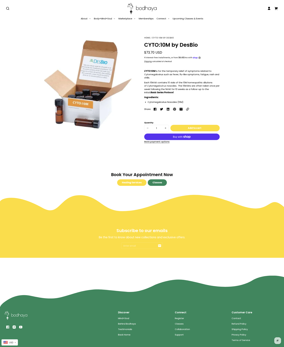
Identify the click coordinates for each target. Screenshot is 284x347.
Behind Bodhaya (127, 323)
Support (179, 334)
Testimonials (125, 329)
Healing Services (132, 182)
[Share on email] (181, 109)
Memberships (146, 18)
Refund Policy (239, 323)
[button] (7, 8)
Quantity (148, 122)
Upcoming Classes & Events (188, 18)
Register (179, 318)
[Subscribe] (159, 245)
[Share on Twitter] (161, 109)
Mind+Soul (123, 318)
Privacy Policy (239, 334)
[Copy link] (187, 109)
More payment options (157, 141)
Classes (157, 182)
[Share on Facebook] (155, 109)
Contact (236, 318)
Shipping (148, 61)
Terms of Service (241, 340)
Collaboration (182, 329)
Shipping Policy (240, 329)
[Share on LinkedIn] (168, 109)
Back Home (124, 334)
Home (147, 38)
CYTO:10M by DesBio (163, 38)
